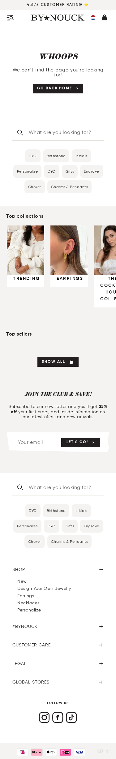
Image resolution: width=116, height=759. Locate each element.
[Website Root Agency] (107, 751)
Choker (34, 186)
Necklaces (28, 603)
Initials (81, 155)
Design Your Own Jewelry (44, 588)
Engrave (91, 171)
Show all (53, 362)
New (22, 581)
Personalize (27, 171)
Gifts (70, 171)
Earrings (25, 595)
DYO (33, 155)
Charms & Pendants (69, 186)
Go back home (54, 88)
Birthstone (56, 155)
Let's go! (77, 442)
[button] (93, 17)
